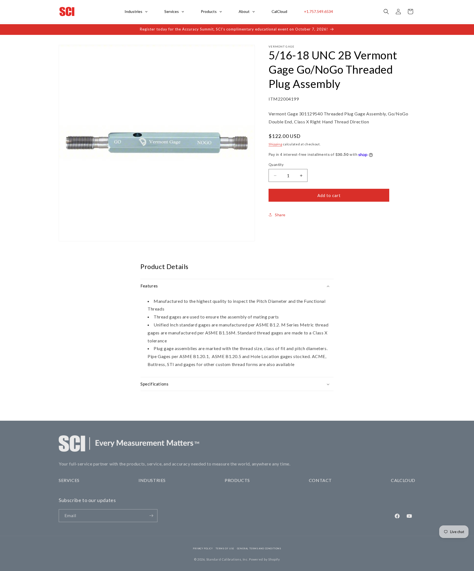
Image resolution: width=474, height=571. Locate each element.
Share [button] (280, 214)
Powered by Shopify (264, 559)
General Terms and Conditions (259, 548)
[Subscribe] (151, 515)
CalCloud (403, 480)
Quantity (276, 164)
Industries (152, 480)
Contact (320, 480)
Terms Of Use (225, 548)
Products (237, 480)
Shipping (275, 144)
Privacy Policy (203, 548)
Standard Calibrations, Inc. (227, 559)
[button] (386, 11)
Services (69, 480)
